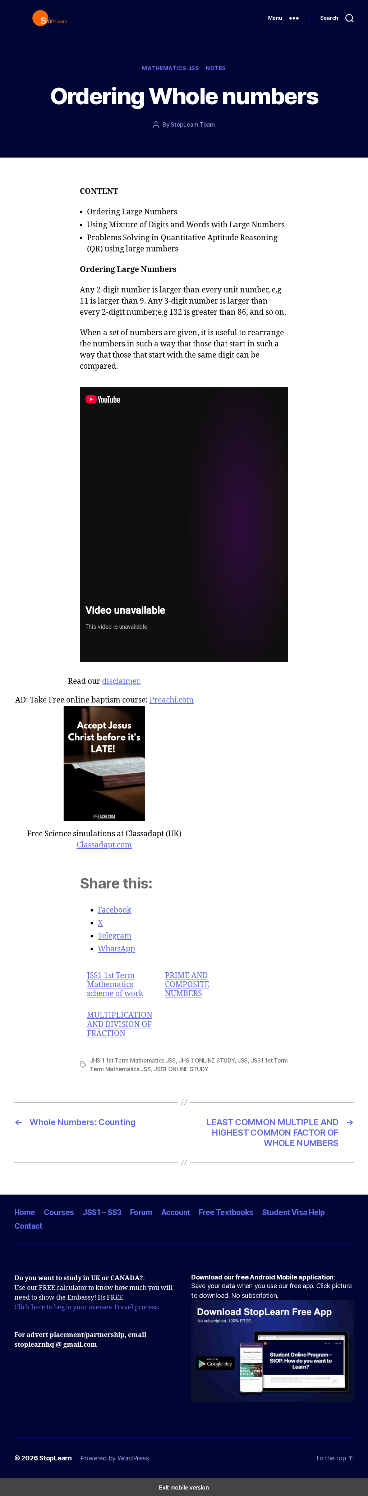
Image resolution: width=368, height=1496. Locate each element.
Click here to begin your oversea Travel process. (87, 1307)
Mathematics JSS (170, 68)
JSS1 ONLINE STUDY (181, 1069)
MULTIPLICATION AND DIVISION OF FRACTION (119, 1024)
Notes (216, 68)
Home (24, 1212)
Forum (141, 1212)
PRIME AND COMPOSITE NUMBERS (187, 985)
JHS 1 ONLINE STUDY (206, 1060)
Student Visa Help (293, 1212)
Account (175, 1212)
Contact (28, 1226)
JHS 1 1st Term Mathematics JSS (133, 1060)
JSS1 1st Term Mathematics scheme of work (115, 985)
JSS (243, 1060)
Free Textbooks (226, 1212)
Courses (59, 1212)
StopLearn (55, 1458)
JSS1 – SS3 (102, 1212)
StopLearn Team (193, 124)
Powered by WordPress (114, 1458)
